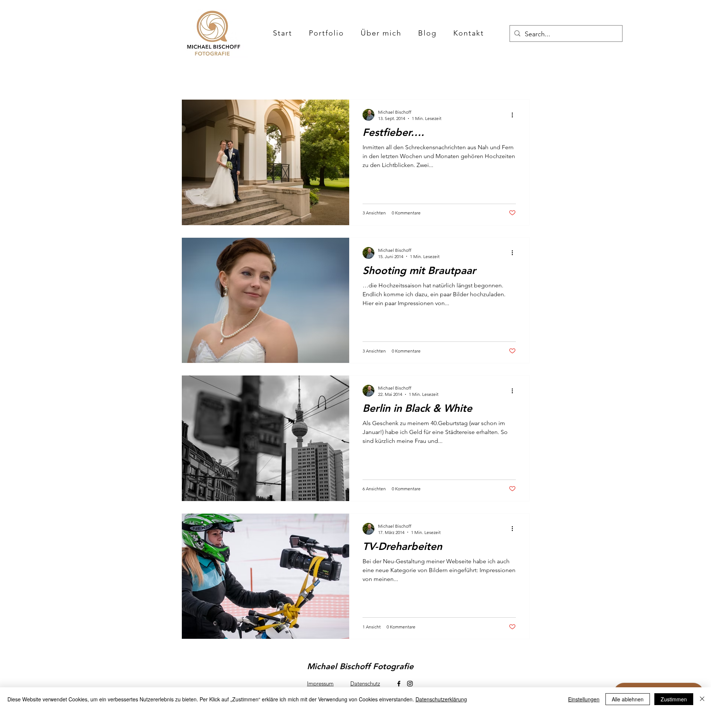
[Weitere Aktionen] (514, 114)
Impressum (320, 683)
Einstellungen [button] (584, 699)
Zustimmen (674, 699)
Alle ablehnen (628, 699)
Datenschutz (365, 683)
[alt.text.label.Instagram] (410, 683)
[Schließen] (702, 699)
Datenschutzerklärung (441, 699)
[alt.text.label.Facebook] (399, 683)
